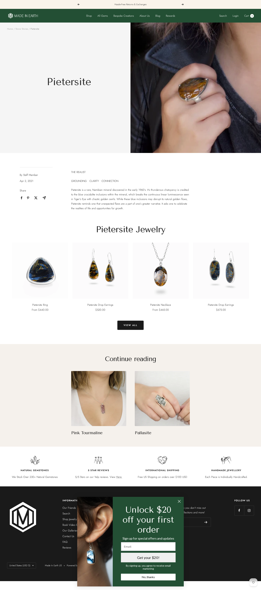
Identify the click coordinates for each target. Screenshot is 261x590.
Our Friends (69, 508)
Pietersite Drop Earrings (100, 305)
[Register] (205, 522)
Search (223, 16)
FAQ (64, 542)
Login (236, 16)
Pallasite (143, 432)
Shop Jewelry (69, 519)
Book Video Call (71, 525)
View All (130, 325)
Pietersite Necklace (160, 305)
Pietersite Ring (40, 305)
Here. (119, 477)
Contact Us (68, 536)
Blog (157, 16)
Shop (89, 16)
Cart (248, 16)
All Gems (102, 16)
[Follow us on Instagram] (249, 510)
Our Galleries (70, 531)
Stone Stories (21, 29)
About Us (145, 16)
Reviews (66, 548)
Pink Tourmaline (86, 432)
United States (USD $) (19, 565)
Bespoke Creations (123, 16)
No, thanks (148, 577)
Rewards (170, 16)
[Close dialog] (179, 501)
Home (10, 29)
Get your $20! (148, 557)
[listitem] (21, 197)
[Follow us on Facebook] (239, 510)
